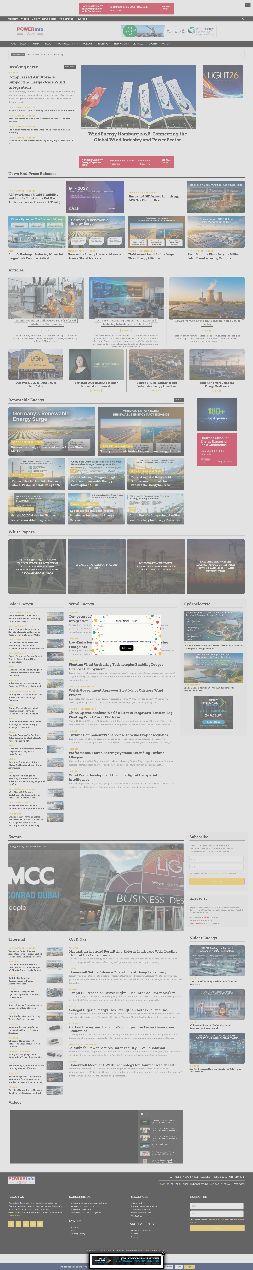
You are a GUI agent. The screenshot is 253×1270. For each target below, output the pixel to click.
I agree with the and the (129, 641)
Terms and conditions (126, 641)
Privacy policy (149, 641)
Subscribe (126, 648)
